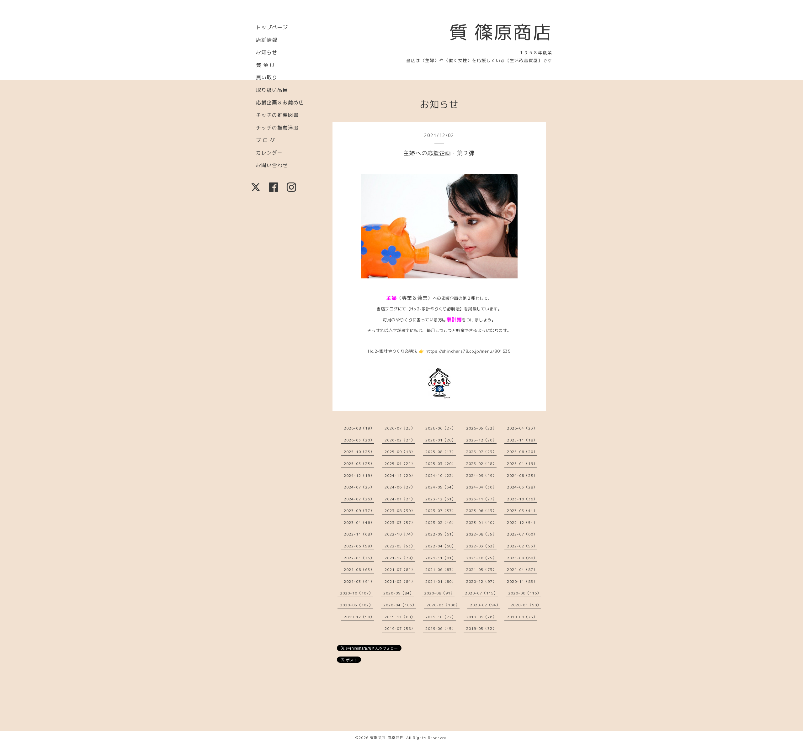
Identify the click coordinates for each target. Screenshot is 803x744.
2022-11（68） (359, 534)
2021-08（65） (359, 569)
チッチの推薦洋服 (277, 127)
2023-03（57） (400, 522)
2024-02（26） (359, 499)
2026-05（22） (481, 428)
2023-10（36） (522, 499)
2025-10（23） (359, 451)
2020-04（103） (399, 605)
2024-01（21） (400, 499)
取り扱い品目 (272, 90)
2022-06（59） (359, 546)
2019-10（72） (440, 617)
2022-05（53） (400, 546)
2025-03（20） (440, 463)
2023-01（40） (481, 522)
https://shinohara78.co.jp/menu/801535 (468, 351)
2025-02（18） (481, 463)
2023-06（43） (481, 510)
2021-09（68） (522, 558)
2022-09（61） (440, 534)
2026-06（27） (440, 428)
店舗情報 (266, 39)
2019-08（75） (522, 617)
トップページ (272, 27)
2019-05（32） (481, 628)
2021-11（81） (440, 558)
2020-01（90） (526, 605)
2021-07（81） (400, 569)
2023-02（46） (440, 522)
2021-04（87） (522, 569)
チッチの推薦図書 (277, 115)
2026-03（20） (359, 440)
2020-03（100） (443, 605)
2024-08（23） (522, 475)
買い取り (266, 77)
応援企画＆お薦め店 (280, 102)
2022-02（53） (522, 546)
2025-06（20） (522, 451)
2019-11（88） (400, 617)
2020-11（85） (522, 581)
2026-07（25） (400, 428)
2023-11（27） (481, 499)
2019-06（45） (440, 628)
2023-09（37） (359, 510)
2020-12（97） (481, 581)
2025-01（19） (522, 463)
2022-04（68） (440, 546)
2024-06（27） (400, 487)
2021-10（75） (481, 558)
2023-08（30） (400, 510)
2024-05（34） (440, 487)
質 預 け (265, 64)
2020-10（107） (356, 593)
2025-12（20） (481, 440)
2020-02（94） (485, 605)
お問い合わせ (272, 165)
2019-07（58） (400, 628)
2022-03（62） (481, 546)
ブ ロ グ (265, 140)
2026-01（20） (440, 440)
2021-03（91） (359, 581)
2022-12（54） (522, 522)
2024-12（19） (359, 475)
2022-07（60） (522, 534)
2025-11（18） (522, 440)
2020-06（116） (524, 593)
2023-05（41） (522, 510)
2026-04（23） (522, 428)
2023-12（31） (440, 499)
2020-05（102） (356, 605)
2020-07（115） (481, 593)
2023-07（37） (440, 510)
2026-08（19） (359, 428)
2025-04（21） (400, 463)
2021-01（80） (440, 581)
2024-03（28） (522, 487)
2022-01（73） (359, 558)
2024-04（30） (481, 487)
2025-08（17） (440, 451)
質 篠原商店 (500, 32)
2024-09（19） (481, 475)
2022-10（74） (400, 534)
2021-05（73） (481, 569)
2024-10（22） (440, 475)
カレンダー (269, 152)
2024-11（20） (400, 475)
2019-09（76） (481, 617)
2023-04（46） (359, 522)
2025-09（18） (400, 451)
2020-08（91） (439, 593)
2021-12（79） (400, 558)
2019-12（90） (359, 617)
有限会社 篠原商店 (387, 737)
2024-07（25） (359, 487)
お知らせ (266, 52)
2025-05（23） (359, 463)
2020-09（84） (398, 593)
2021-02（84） (400, 581)
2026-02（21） (400, 440)
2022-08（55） (481, 534)
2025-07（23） (481, 451)
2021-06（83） (440, 569)
